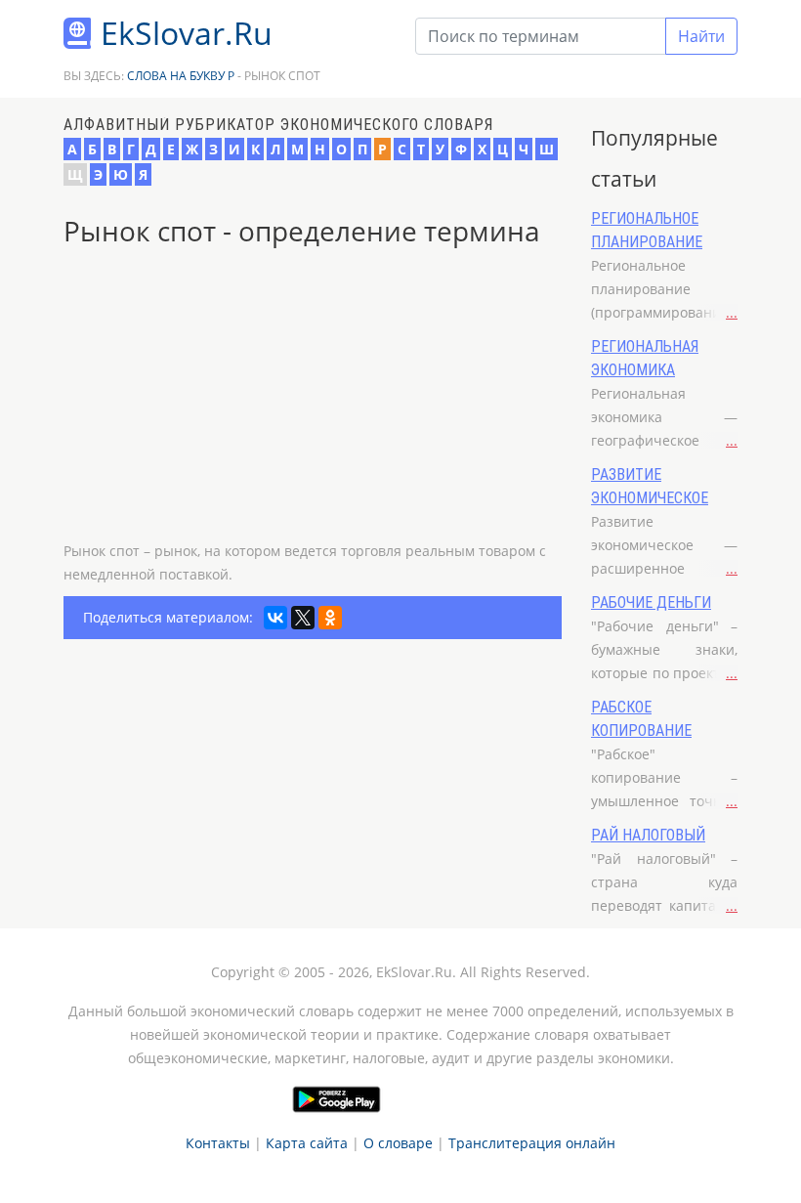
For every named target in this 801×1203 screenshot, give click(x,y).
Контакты (218, 1143)
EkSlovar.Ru (187, 33)
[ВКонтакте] (275, 617)
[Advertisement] (312, 402)
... (732, 312)
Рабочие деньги (651, 602)
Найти (701, 36)
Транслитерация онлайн (531, 1143)
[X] (303, 617)
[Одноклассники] (330, 617)
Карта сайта (307, 1143)
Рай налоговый (648, 835)
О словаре (398, 1143)
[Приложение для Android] (336, 1099)
